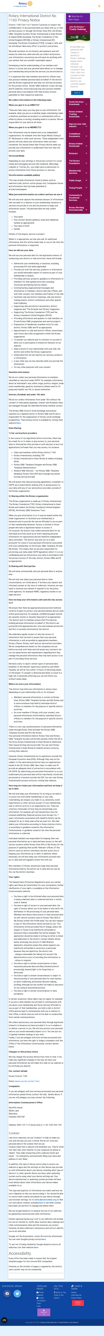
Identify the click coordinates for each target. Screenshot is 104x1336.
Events (41, 1298)
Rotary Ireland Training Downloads (75, 114)
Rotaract (73, 153)
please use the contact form (26, 1081)
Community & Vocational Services (75, 197)
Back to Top (61, 1292)
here (18, 423)
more (76, 93)
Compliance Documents (74, 134)
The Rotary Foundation (74, 161)
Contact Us (44, 1313)
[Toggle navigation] (99, 6)
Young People (75, 188)
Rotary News (76, 1298)
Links (39, 1306)
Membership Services (75, 171)
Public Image (75, 180)
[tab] (78, 29)
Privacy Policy (78, 1303)
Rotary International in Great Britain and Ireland (59, 1322)
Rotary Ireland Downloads (75, 144)
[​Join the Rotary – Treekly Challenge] (78, 38)
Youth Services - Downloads (77, 103)
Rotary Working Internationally (76, 208)
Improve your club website (77, 125)
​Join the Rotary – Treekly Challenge (77, 28)
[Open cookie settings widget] (4, 1320)
